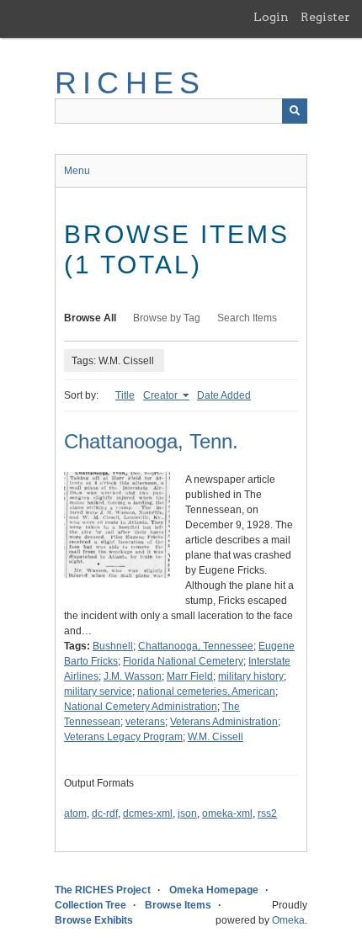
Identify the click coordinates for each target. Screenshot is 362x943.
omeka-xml (227, 813)
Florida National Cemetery (183, 661)
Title (125, 395)
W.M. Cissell (215, 737)
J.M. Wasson (133, 676)
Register (325, 17)
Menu (77, 171)
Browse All (90, 318)
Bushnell (113, 646)
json (187, 813)
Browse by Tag (166, 318)
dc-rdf (105, 813)
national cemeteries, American (206, 691)
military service (98, 691)
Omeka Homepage (213, 890)
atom (75, 813)
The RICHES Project (103, 890)
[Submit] (294, 111)
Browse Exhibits (94, 920)
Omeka (288, 920)
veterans (145, 722)
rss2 (267, 813)
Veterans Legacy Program (123, 737)
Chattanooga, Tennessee (195, 646)
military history (251, 676)
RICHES (130, 83)
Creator (161, 395)
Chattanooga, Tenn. (151, 441)
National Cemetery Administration (140, 707)
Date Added (224, 395)
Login (271, 17)
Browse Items (178, 905)
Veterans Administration (224, 722)
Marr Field (190, 676)
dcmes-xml (148, 813)
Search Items (247, 318)
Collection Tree (90, 905)
